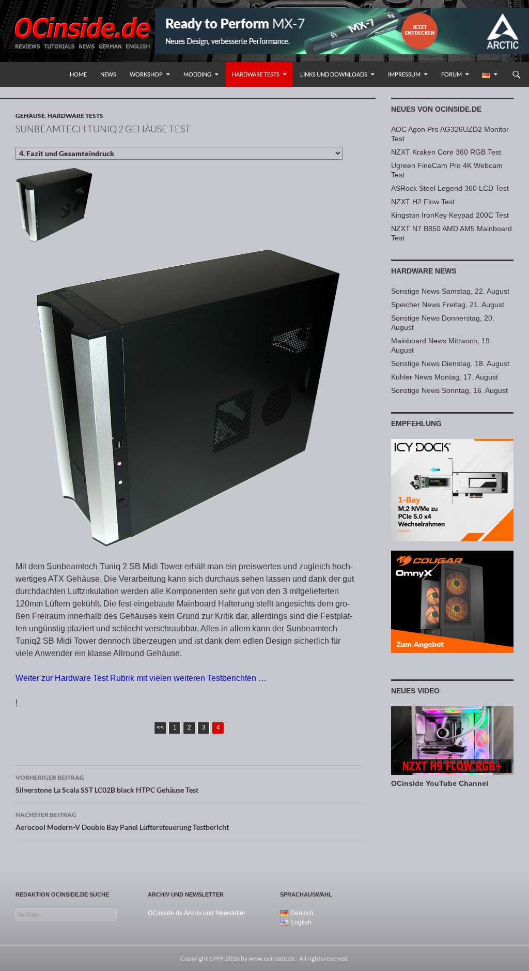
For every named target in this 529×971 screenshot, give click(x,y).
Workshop (146, 74)
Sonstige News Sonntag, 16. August (449, 390)
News (108, 74)
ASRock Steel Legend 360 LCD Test (450, 188)
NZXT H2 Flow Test (423, 202)
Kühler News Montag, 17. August (444, 377)
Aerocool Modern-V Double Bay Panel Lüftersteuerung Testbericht (122, 821)
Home (78, 74)
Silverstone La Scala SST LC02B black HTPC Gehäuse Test (106, 783)
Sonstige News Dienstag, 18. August (450, 363)
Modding (197, 74)
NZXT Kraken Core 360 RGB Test (446, 152)
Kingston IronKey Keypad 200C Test (450, 215)
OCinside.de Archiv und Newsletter (196, 913)
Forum (451, 74)
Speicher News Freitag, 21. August (447, 304)
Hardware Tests (255, 74)
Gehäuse (30, 115)
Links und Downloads (333, 74)
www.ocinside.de (271, 958)
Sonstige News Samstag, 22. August (450, 291)
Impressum (404, 74)
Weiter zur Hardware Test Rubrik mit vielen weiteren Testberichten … (141, 678)
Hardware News (423, 271)
